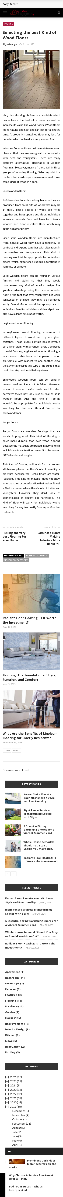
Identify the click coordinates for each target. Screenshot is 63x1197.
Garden (10, 1012)
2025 (13, 1081)
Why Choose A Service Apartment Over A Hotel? (31, 1176)
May (15, 1140)
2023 (13, 1089)
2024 (13, 1085)
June (15, 1136)
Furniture (11, 1006)
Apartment (12, 972)
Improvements (15, 1023)
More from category (16, 560)
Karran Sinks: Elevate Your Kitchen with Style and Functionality (39, 797)
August (16, 1127)
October (17, 1119)
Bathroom (12, 977)
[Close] (9, 1151)
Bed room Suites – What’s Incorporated (26, 1188)
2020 (13, 1102)
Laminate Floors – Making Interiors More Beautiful (49, 538)
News (9, 1040)
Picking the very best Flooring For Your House (14, 536)
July (14, 1132)
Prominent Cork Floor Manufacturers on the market (32, 1164)
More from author (37, 555)
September (19, 1123)
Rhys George (10, 44)
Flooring (8, 24)
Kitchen (10, 1035)
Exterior (10, 989)
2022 (13, 1093)
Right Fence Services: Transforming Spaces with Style (37, 813)
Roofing (10, 1052)
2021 (13, 1098)
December (18, 1110)
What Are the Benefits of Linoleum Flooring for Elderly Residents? (30, 735)
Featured (11, 995)
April (15, 1144)
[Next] (13, 874)
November (18, 1115)
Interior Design (15, 1029)
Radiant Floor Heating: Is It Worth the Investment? (40, 859)
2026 (13, 1077)
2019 (13, 1106)
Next (15, 750)
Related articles (13, 555)
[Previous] (7, 874)
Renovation (12, 1046)
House (9, 1018)
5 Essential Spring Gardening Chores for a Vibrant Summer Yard (38, 829)
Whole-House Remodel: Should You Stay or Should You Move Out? (38, 845)
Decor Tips (12, 983)
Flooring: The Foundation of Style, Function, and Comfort (29, 677)
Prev (7, 750)
